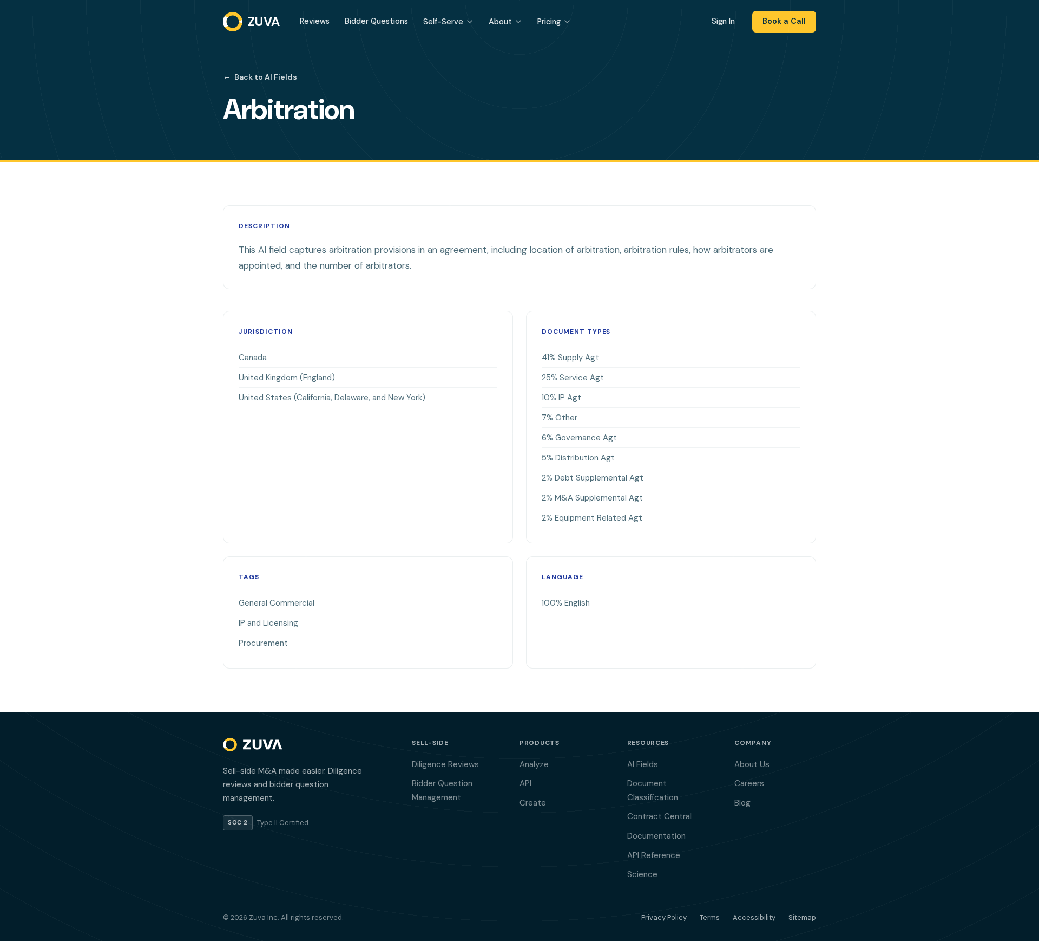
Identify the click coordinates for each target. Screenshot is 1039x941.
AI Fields (642, 764)
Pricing (549, 22)
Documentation (656, 835)
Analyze (534, 764)
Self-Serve (443, 22)
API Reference (653, 855)
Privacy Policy (664, 917)
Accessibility (754, 917)
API (525, 783)
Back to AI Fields (260, 76)
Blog (742, 802)
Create (533, 802)
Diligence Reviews (445, 764)
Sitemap (802, 917)
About (500, 22)
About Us (752, 764)
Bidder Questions (376, 21)
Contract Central (659, 816)
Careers (749, 783)
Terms (710, 917)
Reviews (315, 21)
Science (642, 874)
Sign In (723, 21)
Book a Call (784, 21)
